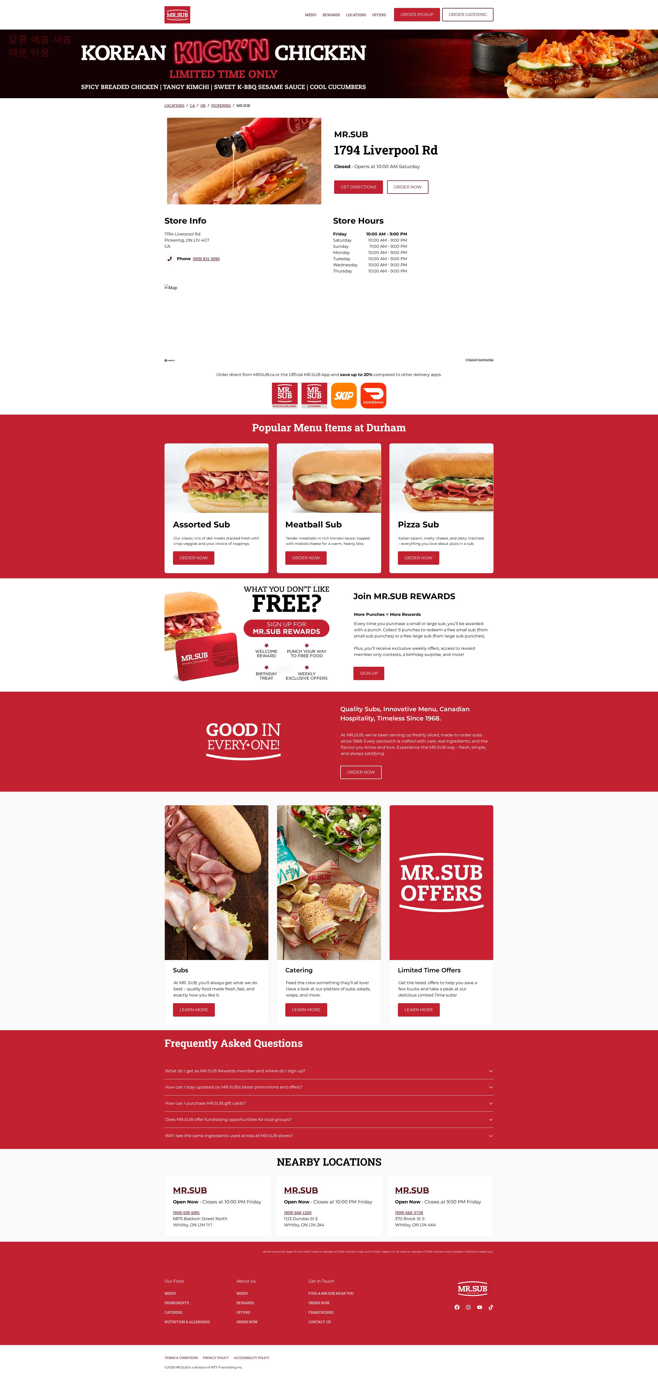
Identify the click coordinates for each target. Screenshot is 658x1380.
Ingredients (176, 1302)
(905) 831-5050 (206, 258)
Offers (379, 14)
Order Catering (468, 14)
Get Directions (358, 187)
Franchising (320, 1312)
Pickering (221, 105)
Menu (310, 14)
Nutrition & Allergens (187, 1321)
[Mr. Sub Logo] (472, 1288)
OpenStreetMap (486, 360)
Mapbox (472, 360)
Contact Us (319, 1321)
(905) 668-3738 (409, 1212)
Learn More (194, 1009)
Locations (356, 14)
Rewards (331, 14)
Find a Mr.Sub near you (331, 1293)
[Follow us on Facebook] (457, 1307)
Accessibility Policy (251, 1358)
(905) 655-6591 (186, 1212)
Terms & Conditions (181, 1358)
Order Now (408, 187)
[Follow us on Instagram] (468, 1307)
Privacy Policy (216, 1358)
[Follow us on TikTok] (491, 1307)
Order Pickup (417, 14)
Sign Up (369, 673)
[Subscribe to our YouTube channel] (479, 1307)
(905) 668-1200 (298, 1212)
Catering (173, 1312)
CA (192, 105)
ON (203, 105)
